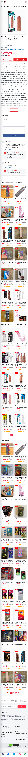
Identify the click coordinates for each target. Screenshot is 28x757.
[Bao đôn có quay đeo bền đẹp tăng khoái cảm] (21, 233)
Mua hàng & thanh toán (21, 733)
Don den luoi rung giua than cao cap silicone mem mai (20, 407)
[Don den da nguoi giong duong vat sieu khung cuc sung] (21, 378)
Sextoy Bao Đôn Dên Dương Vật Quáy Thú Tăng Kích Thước (7, 221)
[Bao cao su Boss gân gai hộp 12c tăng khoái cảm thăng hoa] (21, 470)
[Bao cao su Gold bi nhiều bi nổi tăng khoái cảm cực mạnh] (21, 532)
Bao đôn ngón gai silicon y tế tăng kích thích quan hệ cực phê (7, 283)
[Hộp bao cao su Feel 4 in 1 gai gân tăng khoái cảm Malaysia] (7, 594)
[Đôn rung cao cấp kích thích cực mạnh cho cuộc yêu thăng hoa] (21, 419)
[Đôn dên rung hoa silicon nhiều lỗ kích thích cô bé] (21, 212)
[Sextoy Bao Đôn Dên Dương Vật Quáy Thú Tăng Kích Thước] (7, 212)
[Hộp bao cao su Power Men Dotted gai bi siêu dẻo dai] (7, 511)
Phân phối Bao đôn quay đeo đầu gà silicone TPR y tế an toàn (7, 242)
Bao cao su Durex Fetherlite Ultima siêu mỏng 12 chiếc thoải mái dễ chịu (7, 583)
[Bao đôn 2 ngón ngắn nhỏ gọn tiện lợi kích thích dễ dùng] (7, 253)
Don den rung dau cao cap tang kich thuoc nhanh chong (7, 407)
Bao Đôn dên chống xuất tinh (16, 49)
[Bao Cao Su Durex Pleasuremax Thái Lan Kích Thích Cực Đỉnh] (21, 615)
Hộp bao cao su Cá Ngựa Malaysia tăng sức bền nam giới (21, 582)
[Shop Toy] (5, 2)
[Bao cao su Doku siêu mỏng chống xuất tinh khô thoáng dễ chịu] (7, 470)
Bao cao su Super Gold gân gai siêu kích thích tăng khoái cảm (20, 644)
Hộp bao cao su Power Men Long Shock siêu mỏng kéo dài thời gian (7, 665)
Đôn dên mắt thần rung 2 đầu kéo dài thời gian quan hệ (21, 345)
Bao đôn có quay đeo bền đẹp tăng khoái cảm (21, 241)
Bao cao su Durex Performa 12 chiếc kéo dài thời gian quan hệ (20, 603)
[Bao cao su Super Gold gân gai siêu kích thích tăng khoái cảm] (21, 636)
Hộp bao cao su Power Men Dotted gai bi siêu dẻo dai (7, 520)
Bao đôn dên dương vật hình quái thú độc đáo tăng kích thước (7, 200)
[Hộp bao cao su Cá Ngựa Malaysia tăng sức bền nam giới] (21, 573)
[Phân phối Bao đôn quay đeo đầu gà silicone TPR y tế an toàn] (7, 233)
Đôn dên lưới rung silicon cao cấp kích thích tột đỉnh (20, 324)
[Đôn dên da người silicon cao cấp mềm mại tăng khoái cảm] (7, 378)
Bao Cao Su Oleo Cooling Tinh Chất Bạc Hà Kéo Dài (7, 540)
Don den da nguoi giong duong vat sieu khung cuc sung (21, 387)
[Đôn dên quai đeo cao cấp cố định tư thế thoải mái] (7, 419)
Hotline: (8, 724)
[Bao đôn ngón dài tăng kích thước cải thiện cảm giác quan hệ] (21, 253)
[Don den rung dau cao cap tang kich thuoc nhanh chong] (7, 398)
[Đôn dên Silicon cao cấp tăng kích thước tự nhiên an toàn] (21, 357)
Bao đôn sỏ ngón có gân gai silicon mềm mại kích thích (20, 283)
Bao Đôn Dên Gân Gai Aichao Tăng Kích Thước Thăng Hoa (21, 304)
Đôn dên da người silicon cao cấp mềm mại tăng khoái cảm (7, 387)
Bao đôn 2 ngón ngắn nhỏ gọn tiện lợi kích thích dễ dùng (7, 262)
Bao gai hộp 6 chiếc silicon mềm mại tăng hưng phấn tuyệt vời (21, 561)
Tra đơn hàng (21, 706)
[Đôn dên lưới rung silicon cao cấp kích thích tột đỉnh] (21, 316)
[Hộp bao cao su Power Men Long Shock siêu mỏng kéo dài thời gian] (7, 656)
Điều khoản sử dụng (6, 730)
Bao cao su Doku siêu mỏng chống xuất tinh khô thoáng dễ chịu (7, 479)
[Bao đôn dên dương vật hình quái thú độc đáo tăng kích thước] (7, 191)
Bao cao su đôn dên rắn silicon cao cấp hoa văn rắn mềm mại (20, 200)
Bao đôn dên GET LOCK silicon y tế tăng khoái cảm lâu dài (7, 366)
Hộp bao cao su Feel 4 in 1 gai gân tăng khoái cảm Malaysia (7, 603)
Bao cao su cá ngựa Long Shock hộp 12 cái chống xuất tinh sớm (7, 561)
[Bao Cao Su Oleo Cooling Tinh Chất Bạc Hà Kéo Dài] (7, 532)
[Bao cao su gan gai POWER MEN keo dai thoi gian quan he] (21, 511)
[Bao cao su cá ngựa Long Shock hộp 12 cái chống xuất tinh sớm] (7, 553)
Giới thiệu (4, 734)
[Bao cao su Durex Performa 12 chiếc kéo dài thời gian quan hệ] (21, 594)
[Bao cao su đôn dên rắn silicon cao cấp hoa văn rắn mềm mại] (21, 191)
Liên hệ (3, 736)
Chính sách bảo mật (7, 732)
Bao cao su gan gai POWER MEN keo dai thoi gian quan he (21, 520)
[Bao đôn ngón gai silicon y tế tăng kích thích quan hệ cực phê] (7, 274)
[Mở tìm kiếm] (23, 2)
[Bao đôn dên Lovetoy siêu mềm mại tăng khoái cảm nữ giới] (7, 316)
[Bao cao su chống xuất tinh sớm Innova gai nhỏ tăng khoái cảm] (7, 636)
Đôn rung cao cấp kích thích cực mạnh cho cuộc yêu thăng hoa (21, 428)
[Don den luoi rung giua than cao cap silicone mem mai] (21, 398)
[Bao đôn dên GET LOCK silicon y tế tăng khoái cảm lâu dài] (7, 357)
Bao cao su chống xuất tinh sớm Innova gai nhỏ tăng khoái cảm (7, 644)
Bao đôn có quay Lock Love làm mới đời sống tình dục (7, 304)
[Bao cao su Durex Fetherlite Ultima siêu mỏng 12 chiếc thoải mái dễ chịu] (7, 573)
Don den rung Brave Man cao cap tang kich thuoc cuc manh (7, 345)
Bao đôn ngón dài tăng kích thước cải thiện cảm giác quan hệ (21, 262)
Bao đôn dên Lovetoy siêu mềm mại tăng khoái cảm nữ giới (7, 324)
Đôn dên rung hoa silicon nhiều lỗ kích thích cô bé (21, 220)
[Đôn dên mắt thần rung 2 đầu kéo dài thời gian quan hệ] (21, 336)
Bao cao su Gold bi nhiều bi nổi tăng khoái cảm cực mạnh (21, 541)
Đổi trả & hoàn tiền (20, 739)
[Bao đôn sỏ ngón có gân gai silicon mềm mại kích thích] (21, 274)
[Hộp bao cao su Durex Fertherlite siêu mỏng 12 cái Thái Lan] (7, 615)
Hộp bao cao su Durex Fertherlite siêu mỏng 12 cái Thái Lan (7, 624)
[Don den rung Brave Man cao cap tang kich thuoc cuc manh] (7, 336)
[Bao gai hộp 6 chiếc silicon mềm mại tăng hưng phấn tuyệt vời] (21, 553)
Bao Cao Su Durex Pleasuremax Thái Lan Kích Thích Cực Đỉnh (20, 624)
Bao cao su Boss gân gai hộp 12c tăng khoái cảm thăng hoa (20, 479)
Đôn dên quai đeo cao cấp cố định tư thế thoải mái (7, 428)
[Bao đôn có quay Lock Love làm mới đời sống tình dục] (7, 295)
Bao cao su (5, 441)
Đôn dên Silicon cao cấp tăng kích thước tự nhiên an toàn (21, 366)
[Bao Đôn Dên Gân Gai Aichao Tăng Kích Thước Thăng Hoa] (21, 295)
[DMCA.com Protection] (14, 745)
